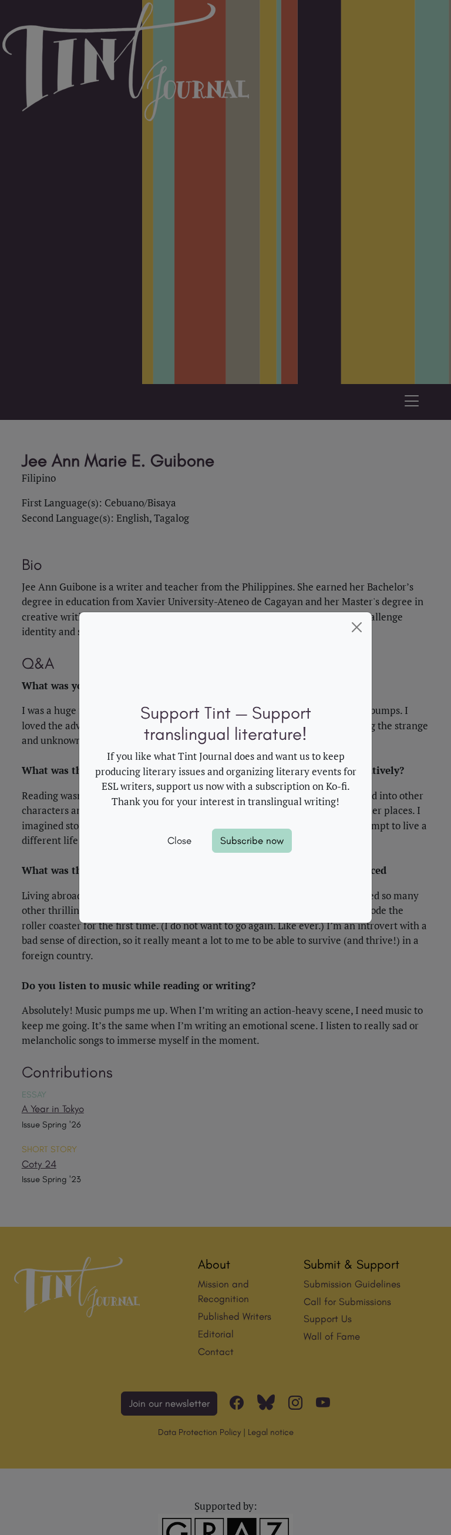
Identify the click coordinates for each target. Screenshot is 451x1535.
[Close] (357, 628)
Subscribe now (252, 840)
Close (179, 840)
